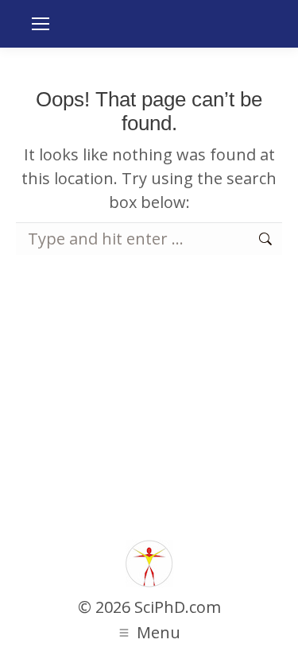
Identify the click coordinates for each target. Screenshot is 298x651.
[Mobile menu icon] (40, 23)
